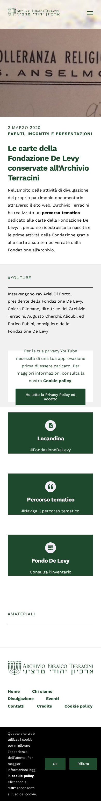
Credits (44, 706)
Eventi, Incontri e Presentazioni (50, 133)
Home (14, 691)
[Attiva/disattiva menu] (90, 13)
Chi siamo (42, 691)
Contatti (16, 706)
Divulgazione (21, 698)
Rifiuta (83, 764)
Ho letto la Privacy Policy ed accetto (50, 396)
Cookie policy (57, 380)
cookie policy (23, 776)
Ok (55, 764)
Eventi (52, 698)
